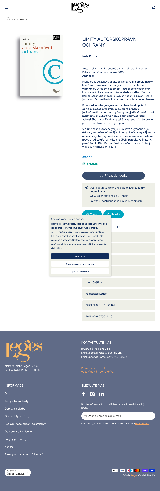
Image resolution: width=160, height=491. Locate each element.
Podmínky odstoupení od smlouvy (25, 423)
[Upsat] (151, 416)
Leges (134, 475)
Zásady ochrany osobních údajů (24, 454)
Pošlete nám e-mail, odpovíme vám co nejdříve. (97, 369)
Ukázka (115, 214)
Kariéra (9, 446)
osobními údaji (142, 423)
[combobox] (80, 19)
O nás (8, 393)
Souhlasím (80, 256)
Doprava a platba (15, 408)
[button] (153, 7)
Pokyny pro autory (16, 439)
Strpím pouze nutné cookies (80, 263)
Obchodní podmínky (17, 416)
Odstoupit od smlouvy (18, 431)
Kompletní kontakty (17, 401)
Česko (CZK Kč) (16, 473)
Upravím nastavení (80, 271)
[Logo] (80, 7)
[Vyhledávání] (7, 19)
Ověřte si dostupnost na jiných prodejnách (116, 200)
